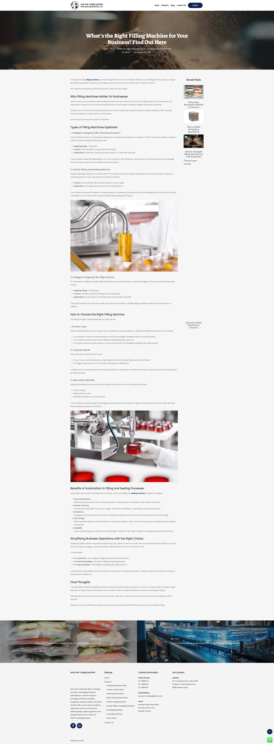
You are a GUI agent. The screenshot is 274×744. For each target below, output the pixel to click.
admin (127, 52)
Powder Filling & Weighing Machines (120, 706)
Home (157, 5)
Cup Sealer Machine (114, 714)
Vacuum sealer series (115, 689)
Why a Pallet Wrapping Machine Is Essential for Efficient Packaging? (193, 129)
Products (165, 5)
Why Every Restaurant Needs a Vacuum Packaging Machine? (193, 104)
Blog (173, 5)
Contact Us (181, 5)
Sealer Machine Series (115, 693)
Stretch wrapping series (116, 702)
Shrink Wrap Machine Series (117, 698)
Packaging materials (114, 710)
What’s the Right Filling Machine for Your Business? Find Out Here (193, 154)
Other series (111, 718)
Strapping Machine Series (116, 685)
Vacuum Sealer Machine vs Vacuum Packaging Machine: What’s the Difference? (193, 325)
